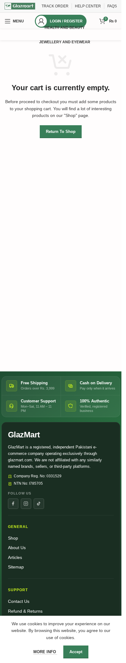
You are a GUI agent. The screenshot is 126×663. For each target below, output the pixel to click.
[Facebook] (13, 503)
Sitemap (16, 567)
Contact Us (18, 601)
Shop (13, 538)
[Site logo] (20, 5)
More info (45, 651)
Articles (15, 557)
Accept (75, 651)
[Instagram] (26, 503)
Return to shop (61, 131)
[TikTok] (39, 503)
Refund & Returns (25, 611)
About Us (17, 547)
